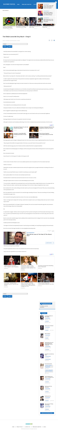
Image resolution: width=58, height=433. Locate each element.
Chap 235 (46, 409)
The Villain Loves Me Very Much (11, 40)
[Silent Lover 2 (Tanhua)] (42, 327)
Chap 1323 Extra (47, 356)
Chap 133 (46, 400)
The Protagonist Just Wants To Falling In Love (49, 377)
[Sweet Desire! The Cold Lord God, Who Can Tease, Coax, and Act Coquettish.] (42, 344)
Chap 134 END (47, 397)
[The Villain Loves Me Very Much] (42, 356)
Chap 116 (46, 330)
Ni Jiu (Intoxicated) (48, 363)
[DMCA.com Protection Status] (29, 423)
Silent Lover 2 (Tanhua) (49, 325)
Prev (5, 46)
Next (9, 46)
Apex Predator (47, 333)
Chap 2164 (47, 349)
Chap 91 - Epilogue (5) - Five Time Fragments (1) (48, 371)
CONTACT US (36, 4)
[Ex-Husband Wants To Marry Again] (42, 317)
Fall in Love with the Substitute (48, 387)
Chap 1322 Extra (47, 359)
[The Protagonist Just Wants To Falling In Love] (42, 378)
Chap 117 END (47, 327)
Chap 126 (46, 391)
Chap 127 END (47, 388)
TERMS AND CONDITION (26, 4)
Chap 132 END (47, 335)
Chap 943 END (47, 378)
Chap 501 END (47, 318)
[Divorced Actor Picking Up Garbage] (42, 405)
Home (4, 40)
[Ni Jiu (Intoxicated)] (42, 365)
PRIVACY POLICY (20, 426)
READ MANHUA (6, 10)
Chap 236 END (47, 406)
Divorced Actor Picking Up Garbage (49, 404)
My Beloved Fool (48, 396)
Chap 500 (47, 321)
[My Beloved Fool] (42, 398)
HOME (18, 4)
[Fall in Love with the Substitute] (42, 388)
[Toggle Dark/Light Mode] (54, 40)
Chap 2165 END (47, 346)
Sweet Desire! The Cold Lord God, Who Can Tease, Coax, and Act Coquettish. (49, 343)
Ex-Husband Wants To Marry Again (49, 316)
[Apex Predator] (42, 335)
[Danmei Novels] (9, 4)
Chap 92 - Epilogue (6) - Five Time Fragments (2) (48, 366)
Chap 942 (47, 381)
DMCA (45, 426)
